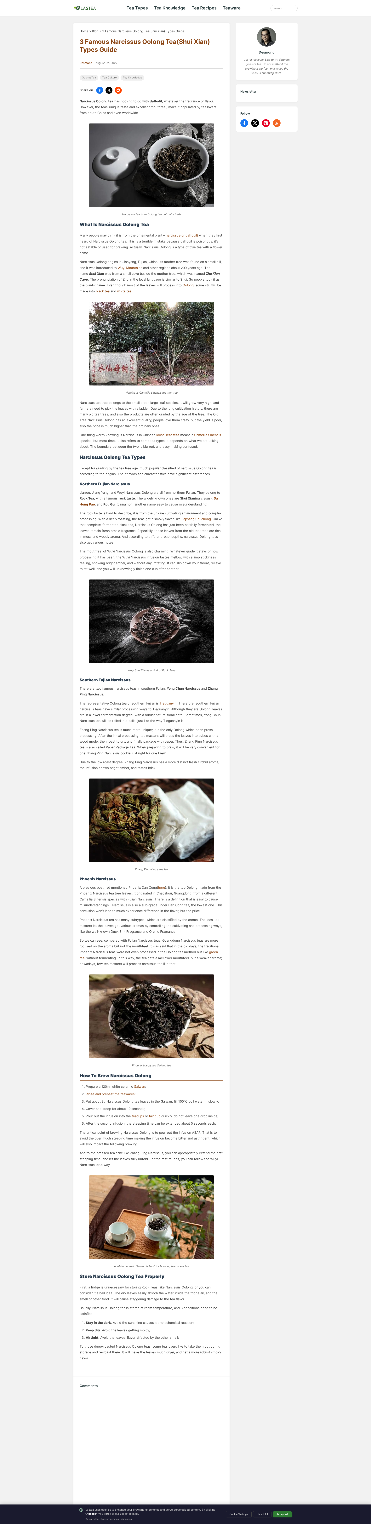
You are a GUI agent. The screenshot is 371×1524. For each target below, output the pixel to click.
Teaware (232, 7)
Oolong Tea (89, 77)
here (161, 887)
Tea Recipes (204, 7)
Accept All (282, 1514)
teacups (138, 1116)
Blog (95, 31)
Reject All (262, 1514)
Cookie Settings (239, 1514)
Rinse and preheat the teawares (110, 1094)
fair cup (154, 1116)
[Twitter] (255, 123)
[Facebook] (244, 123)
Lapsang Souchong (196, 519)
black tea (103, 291)
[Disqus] (151, 1446)
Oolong (188, 285)
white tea (124, 291)
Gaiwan (139, 1086)
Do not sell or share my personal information (108, 1519)
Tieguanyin (168, 703)
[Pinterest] (266, 123)
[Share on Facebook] (99, 90)
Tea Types (137, 7)
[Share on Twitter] (109, 90)
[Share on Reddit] (118, 90)
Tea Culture (109, 77)
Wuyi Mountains (130, 268)
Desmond (86, 63)
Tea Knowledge (170, 7)
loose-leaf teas (167, 435)
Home (84, 31)
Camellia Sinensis (207, 435)
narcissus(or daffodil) (182, 235)
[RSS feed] (277, 123)
